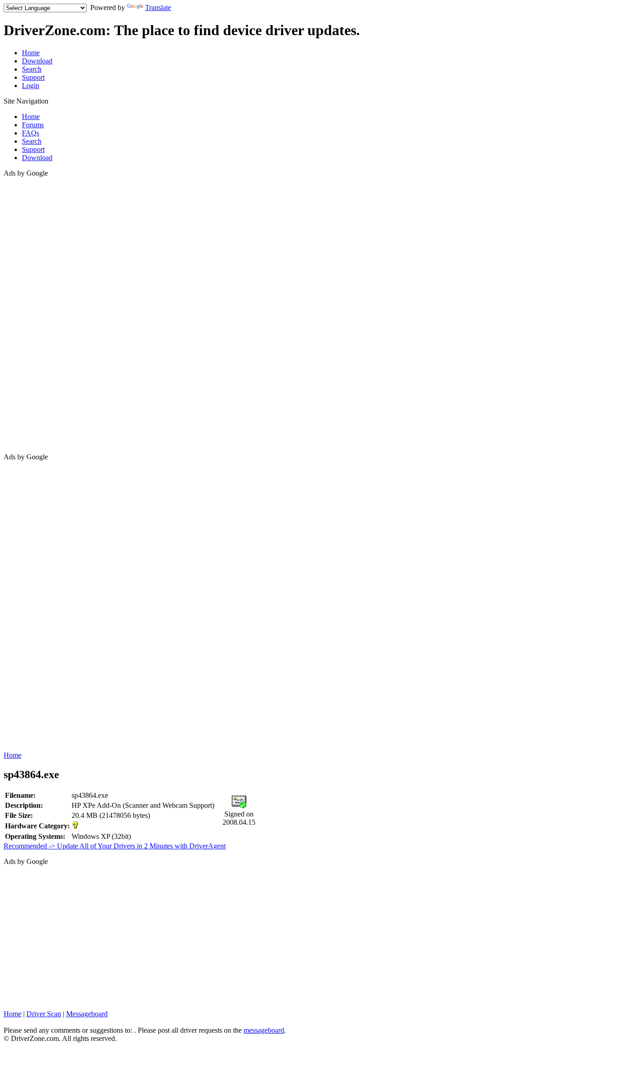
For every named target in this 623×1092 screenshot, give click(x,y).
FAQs (30, 133)
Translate (158, 7)
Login (30, 85)
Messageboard (87, 1014)
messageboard (264, 1030)
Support (33, 77)
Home (31, 53)
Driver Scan (43, 1014)
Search (32, 69)
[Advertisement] (40, 314)
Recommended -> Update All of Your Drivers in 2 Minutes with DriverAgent (115, 846)
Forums (33, 125)
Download (37, 61)
